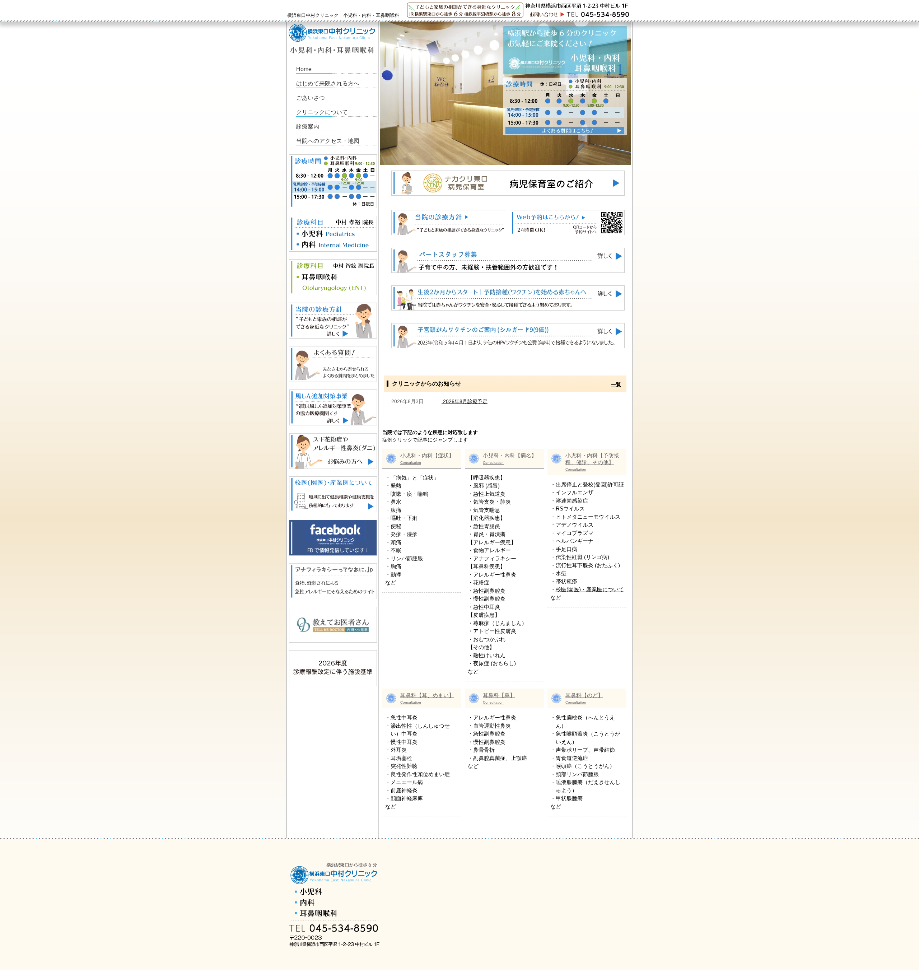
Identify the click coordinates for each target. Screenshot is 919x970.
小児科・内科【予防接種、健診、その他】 (592, 461)
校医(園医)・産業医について (590, 589)
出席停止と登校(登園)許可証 (590, 484)
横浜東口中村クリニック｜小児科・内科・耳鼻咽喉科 (343, 15)
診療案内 (307, 126)
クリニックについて (322, 112)
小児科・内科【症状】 (427, 458)
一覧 (616, 384)
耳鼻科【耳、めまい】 (427, 698)
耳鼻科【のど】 (584, 698)
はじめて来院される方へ (327, 83)
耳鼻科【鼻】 (499, 698)
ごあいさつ (310, 98)
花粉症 (481, 582)
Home (304, 69)
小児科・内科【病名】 (510, 458)
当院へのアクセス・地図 (327, 141)
